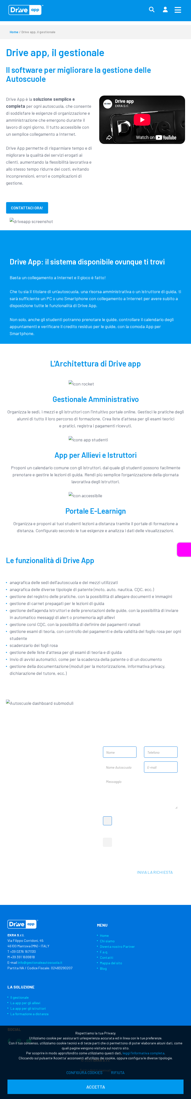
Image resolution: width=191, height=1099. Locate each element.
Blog (103, 968)
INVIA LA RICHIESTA (155, 872)
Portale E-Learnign (95, 510)
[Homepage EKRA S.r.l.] (25, 10)
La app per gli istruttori (28, 1008)
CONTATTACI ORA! (27, 207)
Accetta (95, 1087)
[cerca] (151, 9)
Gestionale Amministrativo (95, 398)
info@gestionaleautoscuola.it (37, 823)
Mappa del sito (111, 963)
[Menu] (178, 9)
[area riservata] (165, 9)
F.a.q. (104, 952)
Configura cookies (84, 1072)
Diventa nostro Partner (117, 946)
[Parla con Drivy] (184, 550)
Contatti (106, 957)
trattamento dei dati (146, 821)
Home (14, 32)
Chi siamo (107, 941)
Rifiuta (118, 1072)
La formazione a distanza (29, 1014)
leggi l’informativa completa (143, 1053)
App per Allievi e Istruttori (95, 454)
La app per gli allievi (25, 1003)
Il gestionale (19, 997)
